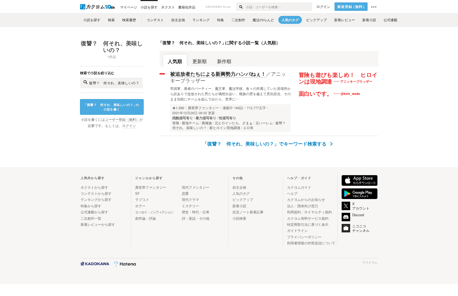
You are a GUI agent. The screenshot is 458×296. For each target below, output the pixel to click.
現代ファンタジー (195, 187)
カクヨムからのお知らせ (306, 199)
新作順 (224, 61)
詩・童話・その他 (195, 218)
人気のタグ (241, 193)
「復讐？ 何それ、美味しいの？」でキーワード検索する (265, 143)
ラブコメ (142, 199)
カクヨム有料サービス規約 (307, 218)
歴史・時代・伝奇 (195, 211)
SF (137, 193)
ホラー (140, 205)
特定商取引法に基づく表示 (307, 224)
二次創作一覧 (91, 218)
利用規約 (294, 211)
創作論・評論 (145, 218)
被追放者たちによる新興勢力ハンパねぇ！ (218, 73)
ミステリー (190, 205)
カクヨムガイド (299, 187)
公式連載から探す (94, 211)
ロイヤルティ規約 (318, 211)
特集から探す (91, 205)
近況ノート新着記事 (247, 211)
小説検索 (239, 218)
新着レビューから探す (98, 224)
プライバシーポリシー (304, 236)
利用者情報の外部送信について (311, 242)
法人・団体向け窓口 (302, 205)
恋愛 (185, 193)
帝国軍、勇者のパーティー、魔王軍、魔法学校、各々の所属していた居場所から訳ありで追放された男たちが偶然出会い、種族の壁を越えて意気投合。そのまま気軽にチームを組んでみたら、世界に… (230, 93)
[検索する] (240, 6)
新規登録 (351, 6)
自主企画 (239, 187)
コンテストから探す (96, 193)
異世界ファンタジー (203, 107)
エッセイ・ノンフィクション (154, 211)
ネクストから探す (94, 187)
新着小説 (239, 205)
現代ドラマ (190, 199)
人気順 (175, 61)
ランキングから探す (96, 199)
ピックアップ (242, 199)
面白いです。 (316, 94)
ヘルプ (292, 193)
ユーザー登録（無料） (122, 119)
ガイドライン (297, 230)
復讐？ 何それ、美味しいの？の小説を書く (111, 107)
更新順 (199, 61)
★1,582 (178, 107)
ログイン (323, 6)
